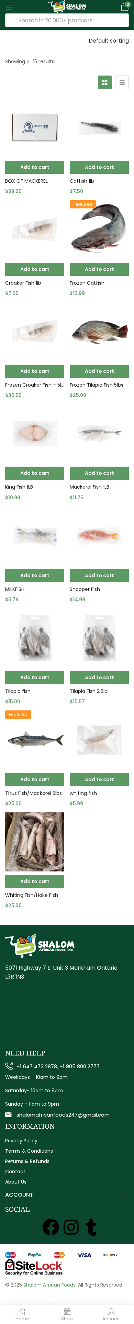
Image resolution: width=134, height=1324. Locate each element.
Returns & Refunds (27, 1161)
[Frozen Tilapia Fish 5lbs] (99, 331)
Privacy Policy (21, 1140)
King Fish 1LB (19, 486)
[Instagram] (71, 1227)
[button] (124, 6)
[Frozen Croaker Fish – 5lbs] (34, 331)
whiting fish (83, 793)
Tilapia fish (18, 691)
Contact (15, 1171)
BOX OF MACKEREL (26, 181)
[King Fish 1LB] (34, 433)
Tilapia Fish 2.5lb (89, 691)
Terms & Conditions (29, 1151)
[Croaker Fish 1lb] (34, 229)
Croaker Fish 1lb (23, 282)
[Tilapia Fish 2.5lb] (99, 637)
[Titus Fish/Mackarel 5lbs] (34, 739)
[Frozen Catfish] (99, 229)
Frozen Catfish (87, 282)
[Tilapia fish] (34, 637)
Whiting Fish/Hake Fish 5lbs (34, 895)
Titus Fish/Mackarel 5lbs (33, 793)
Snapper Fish (85, 589)
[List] (122, 82)
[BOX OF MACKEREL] (34, 127)
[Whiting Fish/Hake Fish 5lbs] (34, 841)
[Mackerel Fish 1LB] (99, 433)
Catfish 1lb (82, 181)
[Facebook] (50, 1227)
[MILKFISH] (34, 536)
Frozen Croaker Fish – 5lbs (34, 384)
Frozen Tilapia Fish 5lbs (96, 384)
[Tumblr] (91, 1227)
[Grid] (105, 82)
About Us (15, 1181)
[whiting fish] (99, 739)
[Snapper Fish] (99, 536)
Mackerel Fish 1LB (89, 486)
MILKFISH (14, 589)
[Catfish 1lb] (99, 127)
